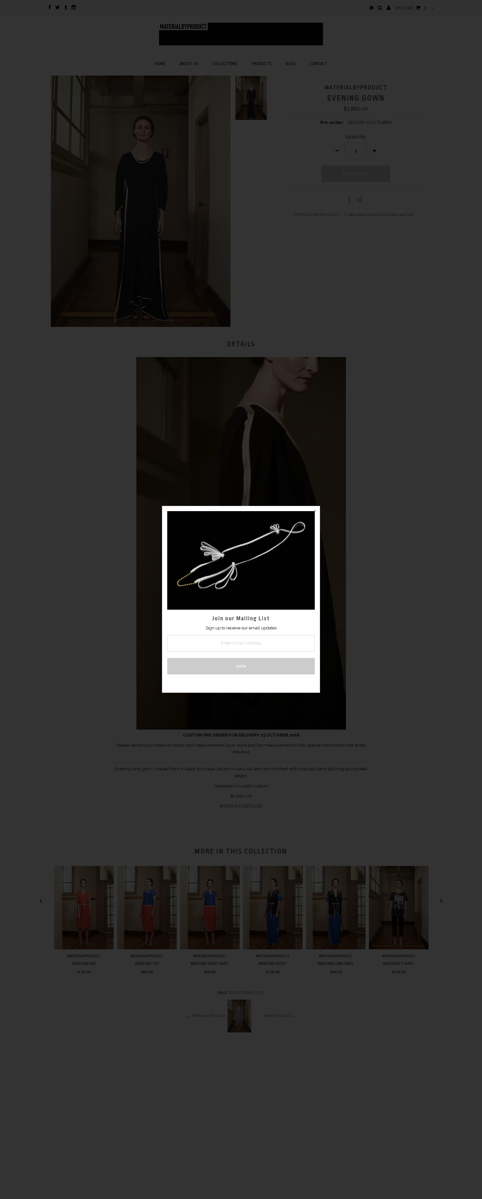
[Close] (315, 511)
